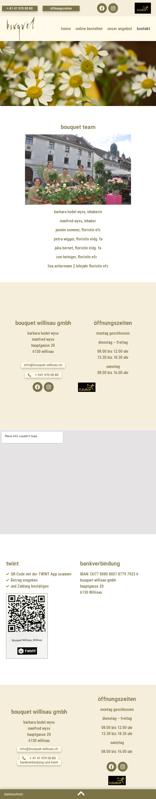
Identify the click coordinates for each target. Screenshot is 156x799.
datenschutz (13, 794)
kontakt (143, 28)
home (66, 28)
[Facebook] (102, 8)
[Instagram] (113, 8)
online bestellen (89, 28)
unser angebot (119, 28)
